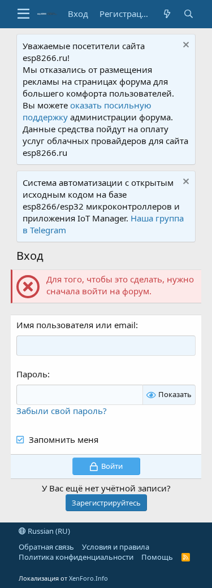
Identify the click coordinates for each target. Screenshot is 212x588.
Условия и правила (115, 547)
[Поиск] (188, 13)
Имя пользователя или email (76, 324)
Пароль (31, 374)
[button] (23, 14)
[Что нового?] (167, 13)
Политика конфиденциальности (76, 557)
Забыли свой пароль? (61, 410)
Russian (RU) (48, 531)
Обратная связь (46, 547)
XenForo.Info (88, 578)
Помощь (157, 557)
